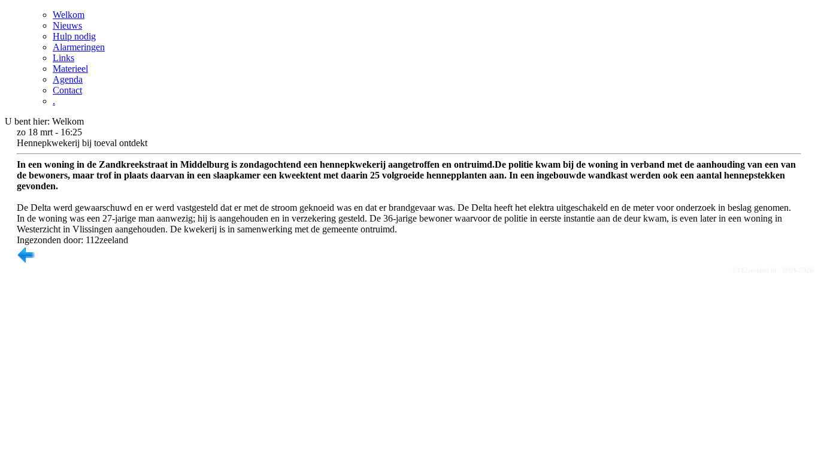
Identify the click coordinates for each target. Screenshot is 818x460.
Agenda (68, 79)
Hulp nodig (74, 36)
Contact (67, 90)
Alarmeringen (79, 47)
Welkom (68, 15)
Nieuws (67, 25)
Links (63, 58)
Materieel (70, 68)
